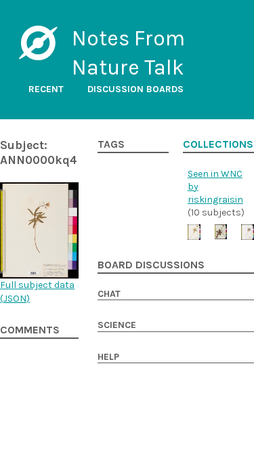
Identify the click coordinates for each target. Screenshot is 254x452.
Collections (218, 144)
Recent (46, 89)
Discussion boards (135, 89)
